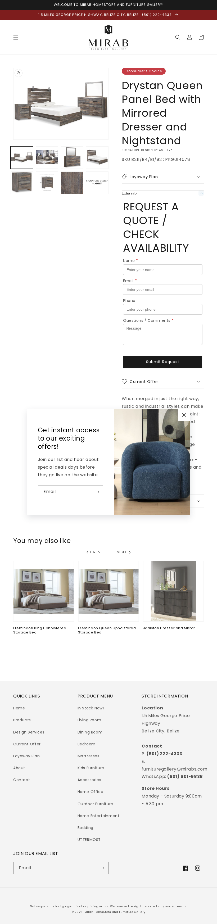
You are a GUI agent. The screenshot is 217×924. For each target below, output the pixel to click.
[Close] (184, 415)
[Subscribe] (97, 492)
